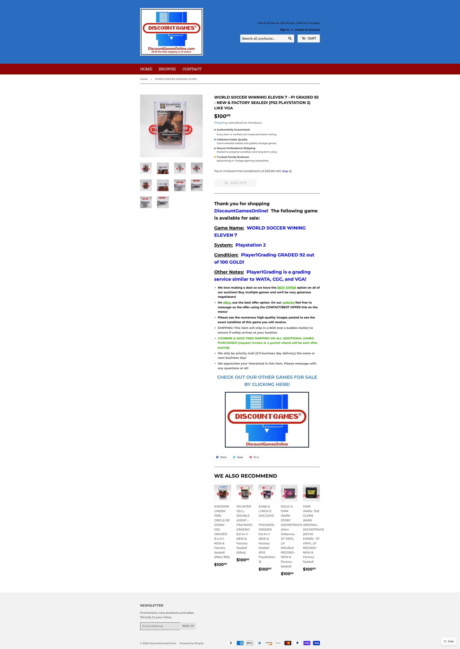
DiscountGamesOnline (162, 643)
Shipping (220, 122)
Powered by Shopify (192, 643)
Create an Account (307, 29)
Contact (192, 69)
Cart (311, 38)
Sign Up (188, 626)
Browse (167, 69)
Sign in (284, 29)
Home (146, 69)
